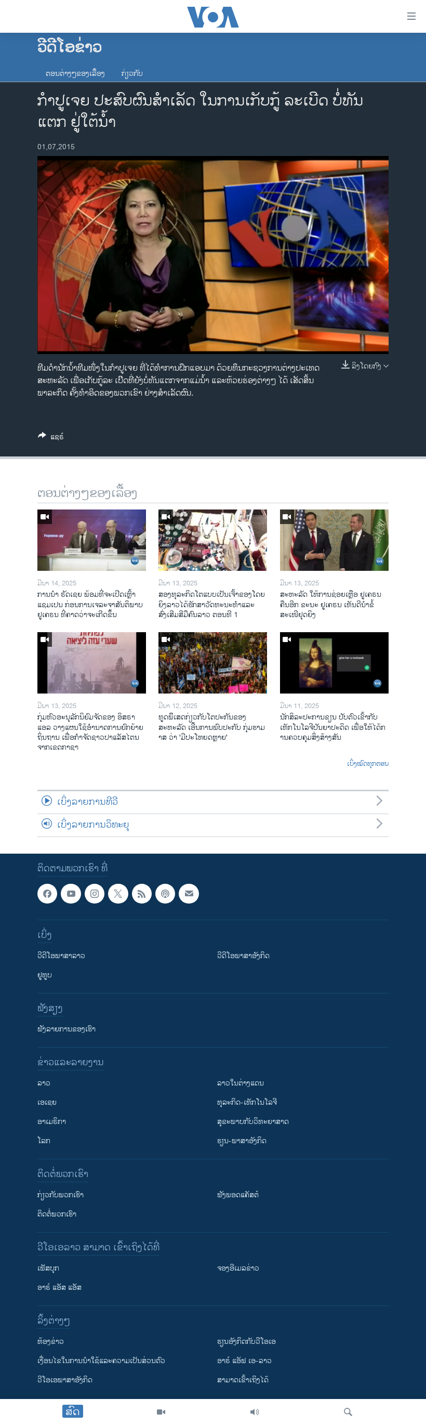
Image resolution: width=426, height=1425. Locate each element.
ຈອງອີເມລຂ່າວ (238, 1268)
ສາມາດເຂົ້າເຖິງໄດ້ (243, 1380)
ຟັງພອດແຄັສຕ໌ (238, 1195)
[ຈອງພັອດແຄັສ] (188, 894)
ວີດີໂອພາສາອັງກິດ (243, 956)
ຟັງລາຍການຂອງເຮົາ (66, 1029)
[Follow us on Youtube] (71, 894)
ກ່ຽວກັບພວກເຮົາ (60, 1195)
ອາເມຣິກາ (51, 1122)
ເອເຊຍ (47, 1102)
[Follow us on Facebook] (47, 894)
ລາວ (43, 1083)
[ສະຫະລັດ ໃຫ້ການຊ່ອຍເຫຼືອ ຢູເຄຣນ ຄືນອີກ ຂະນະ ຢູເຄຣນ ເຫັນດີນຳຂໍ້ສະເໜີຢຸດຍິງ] (334, 540)
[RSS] (142, 894)
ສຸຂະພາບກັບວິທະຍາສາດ (253, 1122)
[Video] (161, 1412)
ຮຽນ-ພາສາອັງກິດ (242, 1141)
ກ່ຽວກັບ (132, 74)
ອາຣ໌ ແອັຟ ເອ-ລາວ (244, 1361)
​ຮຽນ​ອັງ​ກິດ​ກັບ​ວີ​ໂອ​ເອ (246, 1342)
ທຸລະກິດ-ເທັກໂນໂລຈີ (247, 1102)
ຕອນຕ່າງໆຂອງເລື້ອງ (75, 74)
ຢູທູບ (44, 975)
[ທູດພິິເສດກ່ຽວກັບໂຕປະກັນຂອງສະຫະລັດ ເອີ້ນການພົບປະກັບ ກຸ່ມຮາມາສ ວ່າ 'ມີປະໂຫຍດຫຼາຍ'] (212, 663)
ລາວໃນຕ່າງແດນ (240, 1083)
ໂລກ (43, 1141)
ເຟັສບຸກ (48, 1268)
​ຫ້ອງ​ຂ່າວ (50, 1342)
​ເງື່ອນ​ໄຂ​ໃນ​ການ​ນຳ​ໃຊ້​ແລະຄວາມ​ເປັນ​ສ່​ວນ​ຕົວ (101, 1361)
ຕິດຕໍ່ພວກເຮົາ (56, 1214)
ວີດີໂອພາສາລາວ (61, 956)
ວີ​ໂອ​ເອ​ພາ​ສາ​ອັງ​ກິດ (64, 1380)
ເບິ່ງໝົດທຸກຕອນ (368, 764)
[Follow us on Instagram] (94, 894)
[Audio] (254, 1412)
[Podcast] (165, 894)
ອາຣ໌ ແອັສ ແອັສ (59, 1288)
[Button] (51, 438)
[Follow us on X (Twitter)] (118, 894)
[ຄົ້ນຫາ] (348, 1412)
